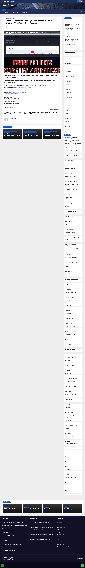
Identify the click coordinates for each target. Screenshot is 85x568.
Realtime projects (68, 113)
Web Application (35, 132)
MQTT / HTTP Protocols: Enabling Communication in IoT (12, 510)
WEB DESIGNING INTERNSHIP (70, 368)
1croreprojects (13, 118)
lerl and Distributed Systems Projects (73, 315)
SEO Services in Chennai (69, 173)
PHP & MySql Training (69, 409)
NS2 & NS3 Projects (68, 97)
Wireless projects (68, 131)
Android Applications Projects (70, 297)
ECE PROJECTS (43, 10)
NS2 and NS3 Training (69, 436)
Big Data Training (68, 433)
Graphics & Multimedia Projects (70, 292)
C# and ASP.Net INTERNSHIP (70, 386)
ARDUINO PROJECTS (69, 221)
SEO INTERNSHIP (68, 360)
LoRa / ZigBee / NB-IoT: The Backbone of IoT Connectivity (32, 510)
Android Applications (68, 58)
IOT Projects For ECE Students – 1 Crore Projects (31, 134)
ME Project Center (60, 539)
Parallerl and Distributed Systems (71, 100)
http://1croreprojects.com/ (12, 107)
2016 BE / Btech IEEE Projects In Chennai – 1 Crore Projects (52, 135)
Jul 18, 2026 (7, 511)
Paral (66, 315)
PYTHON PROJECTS (69, 229)
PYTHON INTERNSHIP (69, 373)
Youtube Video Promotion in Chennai (71, 186)
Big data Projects (68, 63)
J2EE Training (67, 407)
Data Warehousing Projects (69, 342)
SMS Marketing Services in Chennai (71, 192)
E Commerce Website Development (71, 171)
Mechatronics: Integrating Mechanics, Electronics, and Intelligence (41, 534)
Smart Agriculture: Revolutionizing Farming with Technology (71, 510)
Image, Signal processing (9, 18)
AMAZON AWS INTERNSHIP (70, 383)
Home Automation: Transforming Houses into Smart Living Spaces (41, 532)
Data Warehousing (68, 71)
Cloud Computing (46, 129)
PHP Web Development (69, 160)
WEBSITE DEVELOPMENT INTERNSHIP (72, 394)
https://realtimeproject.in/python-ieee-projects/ (23, 87)
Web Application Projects (69, 321)
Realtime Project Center (61, 522)
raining (68, 404)
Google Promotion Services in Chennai (72, 203)
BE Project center (60, 532)
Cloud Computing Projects (69, 294)
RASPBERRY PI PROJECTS (70, 232)
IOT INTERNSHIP (68, 391)
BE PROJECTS (70, 10)
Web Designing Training (69, 412)
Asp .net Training (68, 417)
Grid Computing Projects (69, 318)
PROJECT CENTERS (62, 10)
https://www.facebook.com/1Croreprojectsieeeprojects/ (18, 92)
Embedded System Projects (70, 334)
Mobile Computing (7, 132)
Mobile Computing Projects (69, 323)
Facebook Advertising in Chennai (71, 201)
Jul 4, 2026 (47, 511)
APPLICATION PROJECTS (70, 274)
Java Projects (67, 84)
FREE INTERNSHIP (14, 12)
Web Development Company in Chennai (64, 546)
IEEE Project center (60, 524)
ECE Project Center (60, 534)
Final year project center (61, 529)
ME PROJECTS (6, 12)
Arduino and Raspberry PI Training (71, 425)
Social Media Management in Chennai (71, 181)
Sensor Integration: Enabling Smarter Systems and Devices (40, 539)
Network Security (68, 92)
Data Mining (51, 129)
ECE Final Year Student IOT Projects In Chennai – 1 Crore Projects (12, 135)
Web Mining (67, 129)
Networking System (68, 284)
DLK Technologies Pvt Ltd (26, 564)
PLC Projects (67, 105)
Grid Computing (33, 131)
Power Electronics (68, 108)
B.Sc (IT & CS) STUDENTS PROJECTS (72, 262)
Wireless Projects (68, 302)
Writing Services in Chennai (70, 206)
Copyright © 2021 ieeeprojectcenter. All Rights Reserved (10, 564)
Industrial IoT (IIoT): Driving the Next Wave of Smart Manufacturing (52, 510)
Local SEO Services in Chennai (70, 176)
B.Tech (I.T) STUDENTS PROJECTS (71, 248)
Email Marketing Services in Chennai (71, 189)
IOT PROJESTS (67, 219)
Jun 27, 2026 (67, 511)
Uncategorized (67, 123)
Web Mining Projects (68, 344)
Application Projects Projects (70, 326)
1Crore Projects (8, 5)
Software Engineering (68, 118)
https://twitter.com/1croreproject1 (12, 93)
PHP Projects (67, 102)
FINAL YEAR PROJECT (52, 10)
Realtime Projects (68, 300)
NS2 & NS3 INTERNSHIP (69, 365)
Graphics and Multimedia (69, 76)
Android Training (68, 420)
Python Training (67, 430)
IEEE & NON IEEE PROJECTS (70, 268)
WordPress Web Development (70, 168)
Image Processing (68, 289)
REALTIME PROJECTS (15, 10)
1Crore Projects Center (61, 527)
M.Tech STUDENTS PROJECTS (70, 254)
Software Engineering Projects (70, 331)
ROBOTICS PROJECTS (69, 224)
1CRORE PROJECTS (33, 10)
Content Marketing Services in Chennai (72, 184)
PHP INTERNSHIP (68, 370)
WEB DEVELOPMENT (24, 12)
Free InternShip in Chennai (62, 541)
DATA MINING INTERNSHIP (70, 381)
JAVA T (66, 404)
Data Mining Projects (68, 305)
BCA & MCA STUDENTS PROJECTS (71, 257)
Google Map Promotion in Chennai (71, 194)
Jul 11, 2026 (27, 511)
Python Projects (67, 110)
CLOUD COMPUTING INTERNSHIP (71, 378)
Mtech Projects (67, 89)
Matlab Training (67, 428)
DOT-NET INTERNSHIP (69, 357)
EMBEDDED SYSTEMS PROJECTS (71, 216)
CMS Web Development (69, 163)
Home (8, 10)
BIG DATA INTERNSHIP (69, 389)
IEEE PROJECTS (25, 10)
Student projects (67, 121)
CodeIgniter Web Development (70, 165)
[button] (81, 11)
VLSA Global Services (61, 544)
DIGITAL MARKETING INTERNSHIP (71, 362)
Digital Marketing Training (69, 415)
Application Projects (27, 131)
